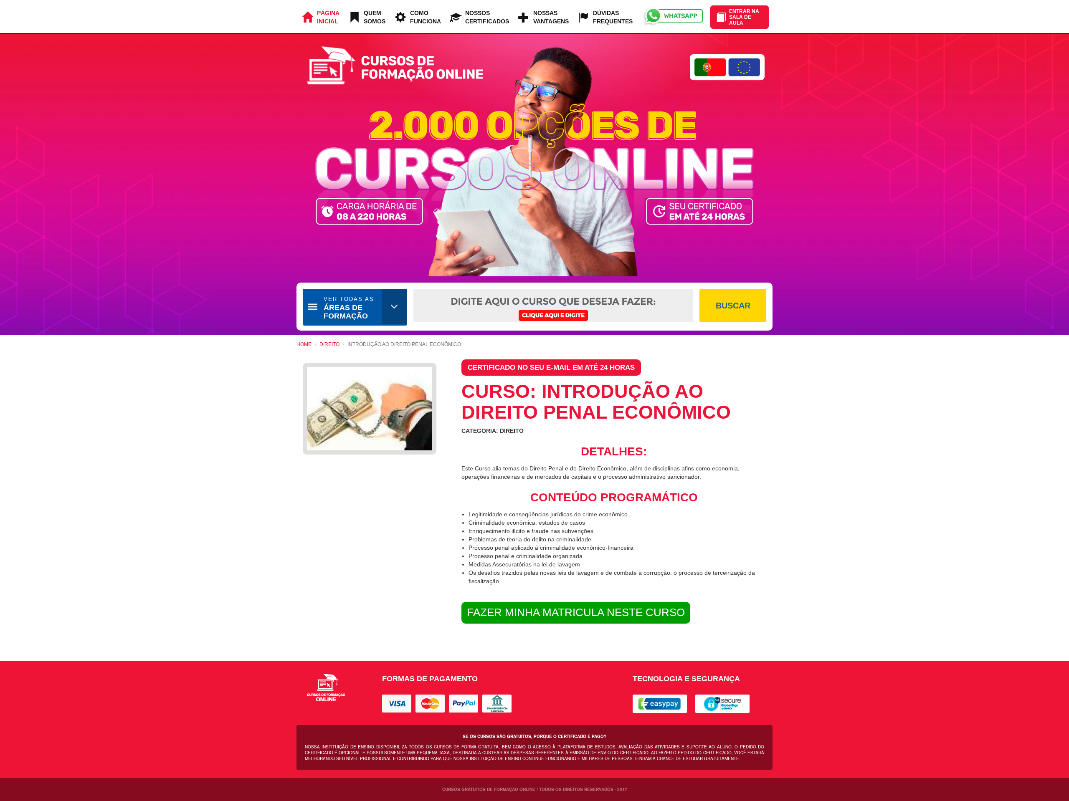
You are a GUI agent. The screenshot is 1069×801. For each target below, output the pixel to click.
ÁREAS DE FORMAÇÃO (349, 308)
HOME (304, 344)
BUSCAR (733, 305)
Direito (329, 344)
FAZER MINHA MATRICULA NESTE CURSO (576, 612)
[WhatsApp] (672, 16)
